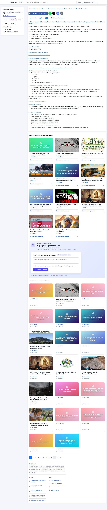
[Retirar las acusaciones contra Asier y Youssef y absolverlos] (67, 201)
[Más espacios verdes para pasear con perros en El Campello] (93, 150)
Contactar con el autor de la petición (39, 55)
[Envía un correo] (57, 13)
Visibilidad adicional (58, 18)
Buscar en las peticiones (32, 2)
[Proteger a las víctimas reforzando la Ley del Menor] (67, 226)
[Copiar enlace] (61, 13)
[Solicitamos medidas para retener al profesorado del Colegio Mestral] (41, 201)
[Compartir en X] (53, 13)
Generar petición (42, 269)
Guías (31, 477)
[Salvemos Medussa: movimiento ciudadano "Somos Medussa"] (67, 150)
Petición (34, 18)
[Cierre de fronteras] (41, 175)
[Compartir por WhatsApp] (50, 13)
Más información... (10, 16)
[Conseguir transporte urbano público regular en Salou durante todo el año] (93, 175)
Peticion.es (13, 2)
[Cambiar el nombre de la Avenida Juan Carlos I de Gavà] (41, 226)
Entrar (79, 2)
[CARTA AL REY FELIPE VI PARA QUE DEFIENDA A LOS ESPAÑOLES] (41, 150)
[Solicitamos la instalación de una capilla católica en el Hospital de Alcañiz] (93, 201)
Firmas (44, 18)
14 (57, 457)
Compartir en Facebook (39, 13)
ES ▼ (22, 2)
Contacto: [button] (43, 2)
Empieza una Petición (90, 2)
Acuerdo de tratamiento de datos (52, 43)
